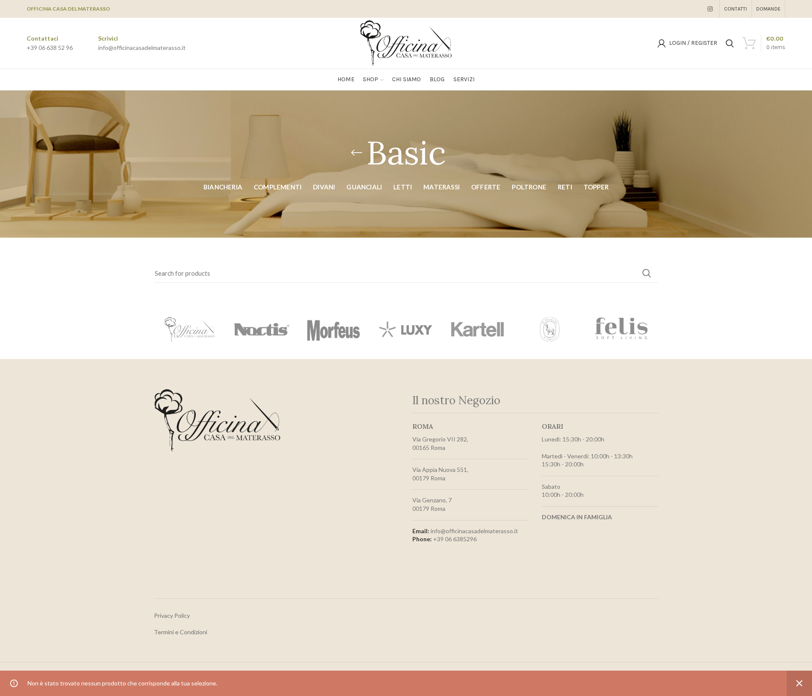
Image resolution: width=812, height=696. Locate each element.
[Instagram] (710, 8)
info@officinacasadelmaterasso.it (142, 47)
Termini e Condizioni (180, 632)
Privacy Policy (172, 615)
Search (646, 273)
